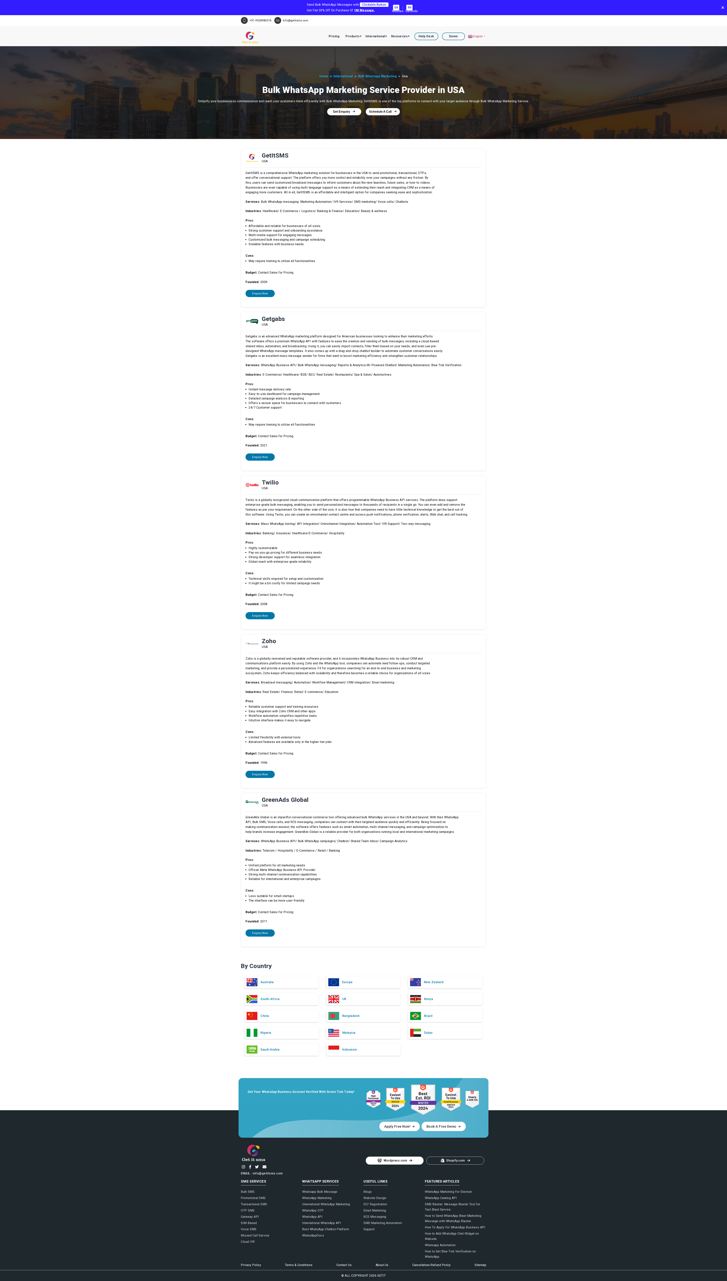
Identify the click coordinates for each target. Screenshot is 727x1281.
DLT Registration (375, 1204)
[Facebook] (249, 1167)
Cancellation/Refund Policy (431, 1265)
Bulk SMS (247, 1192)
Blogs (368, 1192)
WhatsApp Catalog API (441, 1198)
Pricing (334, 36)
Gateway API (250, 1217)
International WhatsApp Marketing (326, 1204)
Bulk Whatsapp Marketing (377, 76)
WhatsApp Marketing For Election (448, 1192)
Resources (399, 36)
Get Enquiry (342, 111)
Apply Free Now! (397, 1126)
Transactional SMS (254, 1204)
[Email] (264, 1167)
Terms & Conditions (299, 1265)
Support (369, 1229)
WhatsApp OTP (313, 1210)
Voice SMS (249, 1229)
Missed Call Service (255, 1235)
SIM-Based (249, 1223)
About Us (382, 1265)
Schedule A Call (380, 111)
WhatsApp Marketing (317, 1198)
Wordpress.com (395, 1160)
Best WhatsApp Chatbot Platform (325, 1229)
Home (323, 76)
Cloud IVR (248, 1242)
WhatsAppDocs (313, 1235)
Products (353, 36)
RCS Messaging (375, 1217)
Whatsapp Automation (440, 1245)
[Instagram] (243, 1167)
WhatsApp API (312, 1217)
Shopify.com (455, 1160)
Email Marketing (375, 1210)
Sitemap (480, 1265)
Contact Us (344, 1265)
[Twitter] (256, 1167)
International (375, 36)
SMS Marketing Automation (383, 1223)
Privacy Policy (251, 1265)
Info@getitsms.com (295, 20)
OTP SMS (248, 1210)
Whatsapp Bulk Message (319, 1192)
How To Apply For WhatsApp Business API (455, 1227)
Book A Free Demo (442, 1126)
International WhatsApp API (321, 1223)
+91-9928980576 (260, 20)
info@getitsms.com (268, 1173)
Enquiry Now (260, 293)
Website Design (375, 1198)
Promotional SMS (253, 1198)
